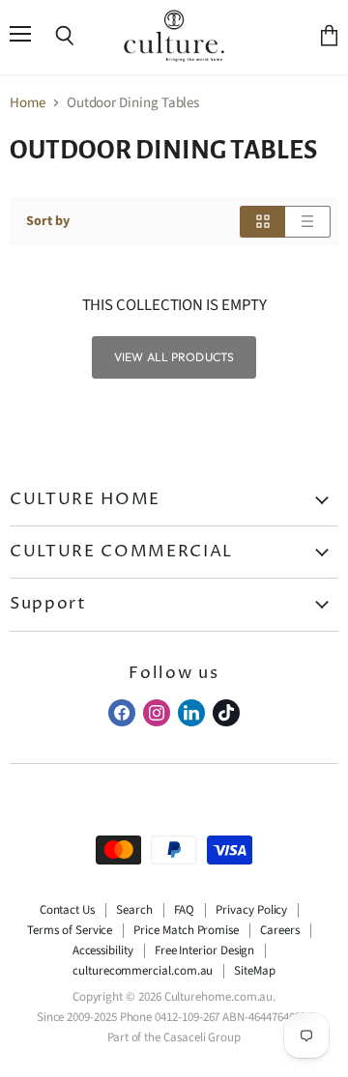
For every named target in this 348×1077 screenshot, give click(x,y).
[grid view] (262, 222)
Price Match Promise (186, 930)
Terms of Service (69, 930)
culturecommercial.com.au (142, 970)
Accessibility (102, 950)
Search (134, 910)
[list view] (308, 222)
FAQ (184, 910)
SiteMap (255, 970)
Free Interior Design (205, 950)
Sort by (48, 221)
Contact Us (67, 910)
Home (27, 103)
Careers (280, 930)
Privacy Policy (251, 910)
